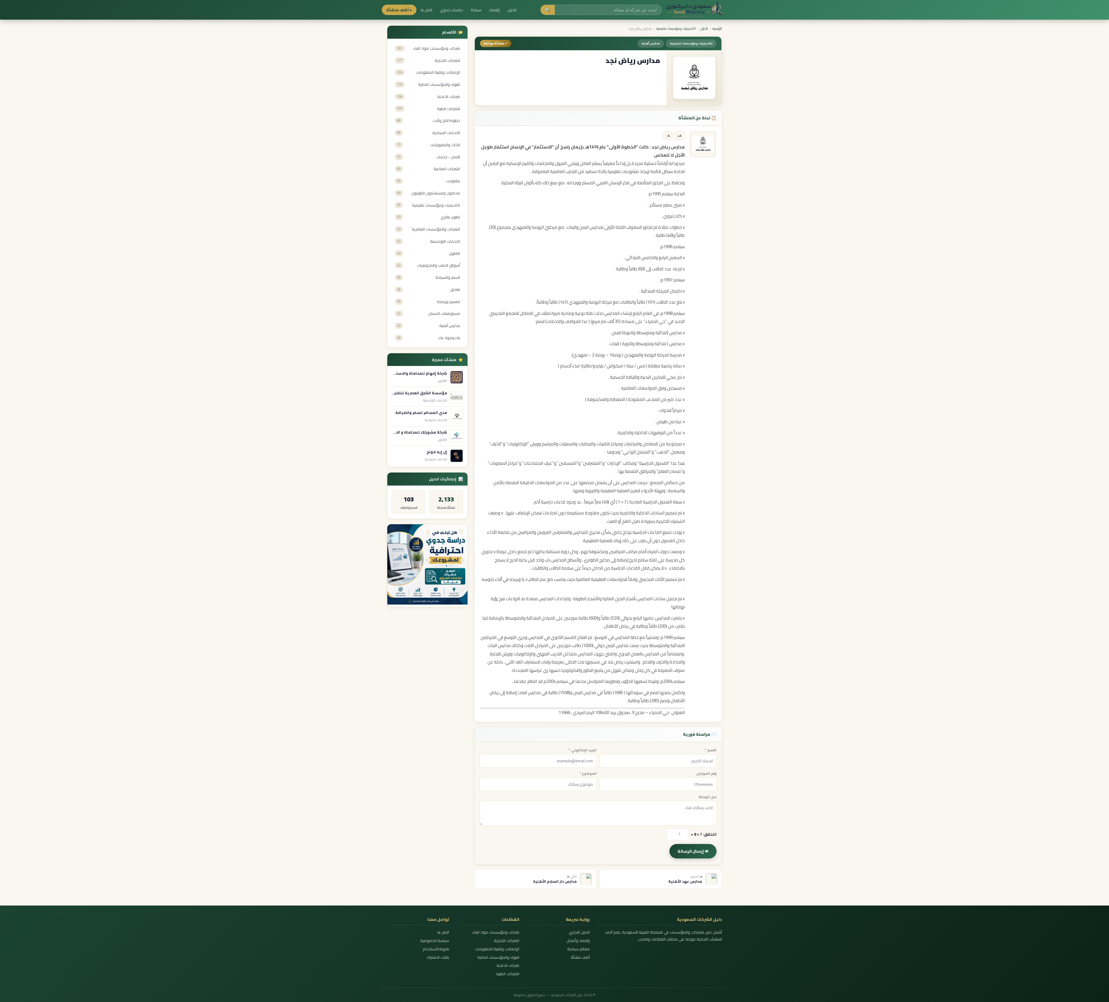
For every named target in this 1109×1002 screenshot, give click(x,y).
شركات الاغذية (507, 965)
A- (668, 135)
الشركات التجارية (506, 940)
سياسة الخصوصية (434, 940)
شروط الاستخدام (436, 949)
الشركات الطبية (507, 974)
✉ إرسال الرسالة (693, 851)
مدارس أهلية (650, 43)
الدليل (511, 9)
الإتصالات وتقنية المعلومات (497, 949)
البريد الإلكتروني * (583, 750)
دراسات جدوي (451, 9)
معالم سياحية (578, 949)
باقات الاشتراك (438, 957)
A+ (680, 135)
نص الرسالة (708, 797)
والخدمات (555, 321)
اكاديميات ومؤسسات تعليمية (676, 28)
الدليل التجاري (579, 932)
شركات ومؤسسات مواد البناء (495, 932)
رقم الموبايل (706, 773)
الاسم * (711, 750)
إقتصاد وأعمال (578, 940)
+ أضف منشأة (399, 9)
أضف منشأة (580, 957)
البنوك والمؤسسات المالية (498, 957)
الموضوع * (588, 773)
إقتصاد (494, 9)
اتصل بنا (426, 9)
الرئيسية (717, 28)
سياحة (476, 9)
